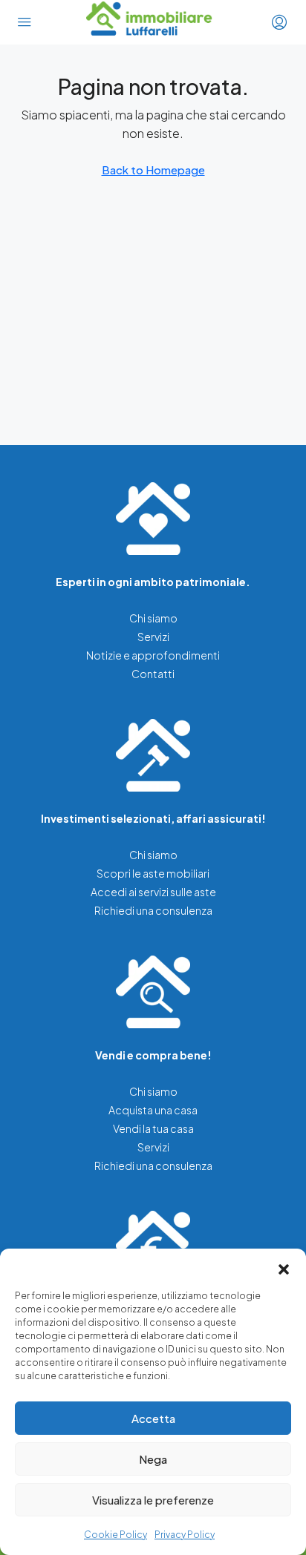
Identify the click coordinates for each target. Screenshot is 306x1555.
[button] (283, 1267)
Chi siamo (153, 618)
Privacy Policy (184, 1534)
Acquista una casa (153, 1110)
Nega (153, 1459)
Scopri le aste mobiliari (153, 873)
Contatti (153, 673)
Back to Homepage (153, 169)
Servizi (153, 636)
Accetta (153, 1418)
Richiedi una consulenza (153, 910)
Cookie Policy (115, 1534)
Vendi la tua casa (153, 1128)
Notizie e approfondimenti (153, 655)
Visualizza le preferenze (153, 1500)
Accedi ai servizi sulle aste (153, 891)
